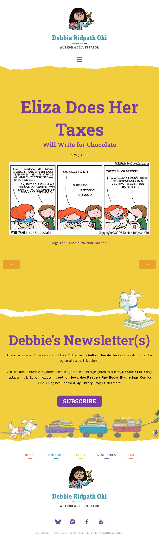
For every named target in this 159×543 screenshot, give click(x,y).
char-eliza (77, 243)
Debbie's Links (133, 372)
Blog (80, 455)
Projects (56, 455)
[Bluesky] (58, 521)
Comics (146, 377)
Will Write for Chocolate (79, 144)
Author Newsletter (103, 355)
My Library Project (90, 383)
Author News (68, 377)
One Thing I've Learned (56, 383)
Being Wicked (112, 533)
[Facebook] (87, 521)
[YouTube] (101, 521)
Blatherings (129, 377)
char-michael (97, 243)
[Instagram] (72, 521)
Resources (106, 455)
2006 (63, 243)
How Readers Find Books (99, 377)
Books (30, 455)
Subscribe (79, 401)
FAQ (131, 455)
